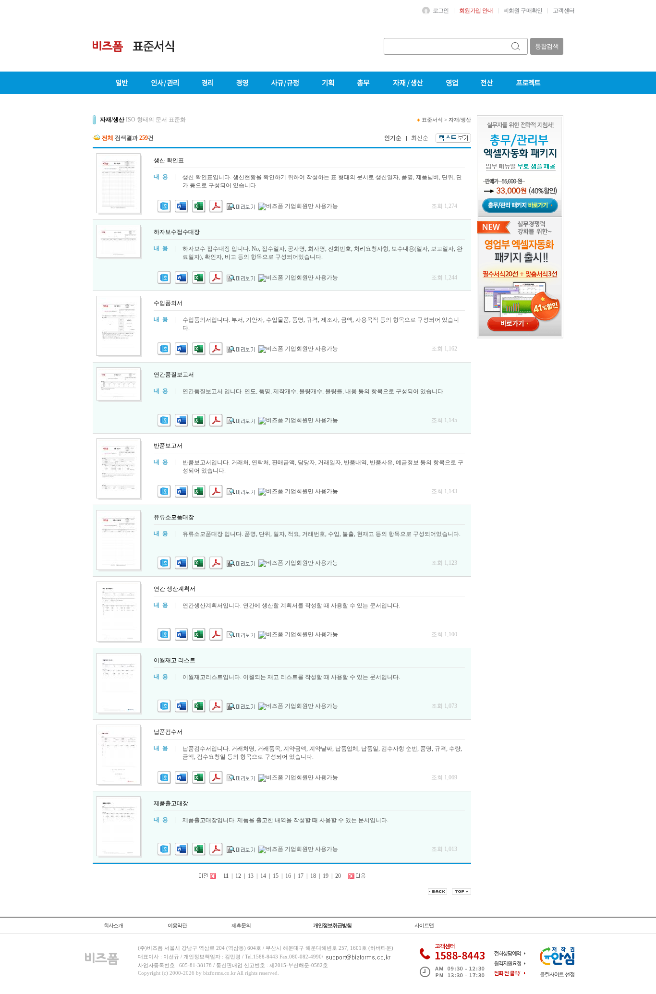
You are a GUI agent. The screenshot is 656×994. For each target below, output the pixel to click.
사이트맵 (424, 925)
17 (300, 876)
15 (275, 876)
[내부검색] (516, 46)
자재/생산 (460, 119)
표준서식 (432, 119)
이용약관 (177, 925)
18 (313, 876)
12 (238, 876)
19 (325, 876)
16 (288, 876)
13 (250, 876)
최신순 (419, 137)
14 (263, 876)
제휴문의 (241, 925)
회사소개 (113, 925)
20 (338, 876)
